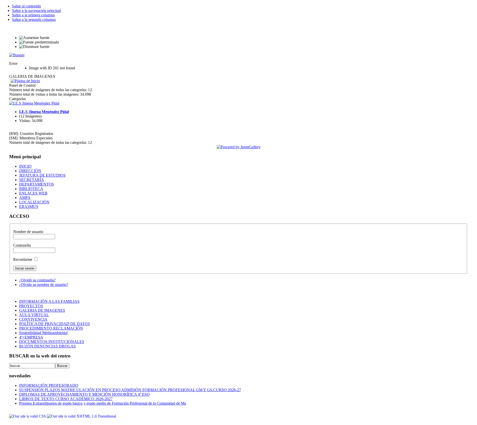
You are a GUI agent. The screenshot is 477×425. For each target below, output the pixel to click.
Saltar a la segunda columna (34, 19)
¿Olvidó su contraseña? (37, 280)
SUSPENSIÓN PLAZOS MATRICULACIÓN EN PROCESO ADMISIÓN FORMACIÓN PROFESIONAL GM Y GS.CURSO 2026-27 (130, 390)
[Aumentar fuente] (34, 38)
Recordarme (23, 259)
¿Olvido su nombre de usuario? (43, 284)
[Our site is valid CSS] (28, 416)
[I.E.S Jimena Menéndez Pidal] (34, 103)
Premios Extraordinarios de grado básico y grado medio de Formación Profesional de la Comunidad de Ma (102, 403)
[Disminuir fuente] (34, 46)
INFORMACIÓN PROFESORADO (48, 385)
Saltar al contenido (26, 6)
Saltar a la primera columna (33, 15)
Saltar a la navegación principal (36, 10)
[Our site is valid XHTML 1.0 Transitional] (81, 416)
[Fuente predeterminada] (39, 42)
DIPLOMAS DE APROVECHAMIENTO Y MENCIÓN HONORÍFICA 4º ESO (84, 394)
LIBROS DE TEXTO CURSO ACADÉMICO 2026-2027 (66, 399)
